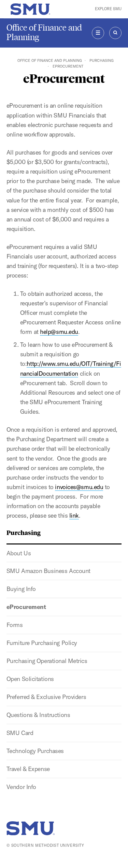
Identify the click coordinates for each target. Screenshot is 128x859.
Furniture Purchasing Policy (41, 643)
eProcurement (26, 607)
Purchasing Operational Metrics (46, 661)
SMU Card (19, 733)
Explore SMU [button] (108, 8)
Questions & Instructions (38, 715)
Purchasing (101, 60)
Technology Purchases (35, 751)
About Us (18, 553)
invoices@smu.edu (79, 487)
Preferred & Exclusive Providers (46, 697)
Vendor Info (21, 787)
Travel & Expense (28, 769)
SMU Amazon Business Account (48, 571)
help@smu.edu (59, 332)
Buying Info (21, 589)
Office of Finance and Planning (44, 32)
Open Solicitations (30, 679)
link (74, 515)
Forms (14, 625)
